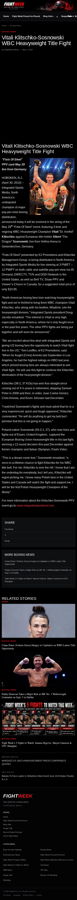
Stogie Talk (7, 828)
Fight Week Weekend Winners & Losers (56, 860)
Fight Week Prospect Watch (14, 860)
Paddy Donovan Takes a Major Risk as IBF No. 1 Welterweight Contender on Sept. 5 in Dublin (38, 571)
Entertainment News (11, 855)
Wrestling (7, 880)
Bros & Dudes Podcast (12, 832)
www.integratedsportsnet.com (35, 505)
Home (6, 16)
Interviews (44, 865)
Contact (39, 895)
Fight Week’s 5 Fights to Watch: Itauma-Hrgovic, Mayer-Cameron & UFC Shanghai (36, 579)
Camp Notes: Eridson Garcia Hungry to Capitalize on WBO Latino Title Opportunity (35, 562)
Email (7, 541)
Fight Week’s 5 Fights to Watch (16, 865)
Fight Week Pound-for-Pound (26, 16)
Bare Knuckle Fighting (12, 850)
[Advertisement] (38, 93)
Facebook (9, 529)
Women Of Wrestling (48, 875)
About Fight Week (10, 836)
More (71, 16)
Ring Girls (48, 16)
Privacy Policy (28, 895)
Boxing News (15, 26)
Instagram (17, 895)
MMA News (7, 870)
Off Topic (44, 870)
